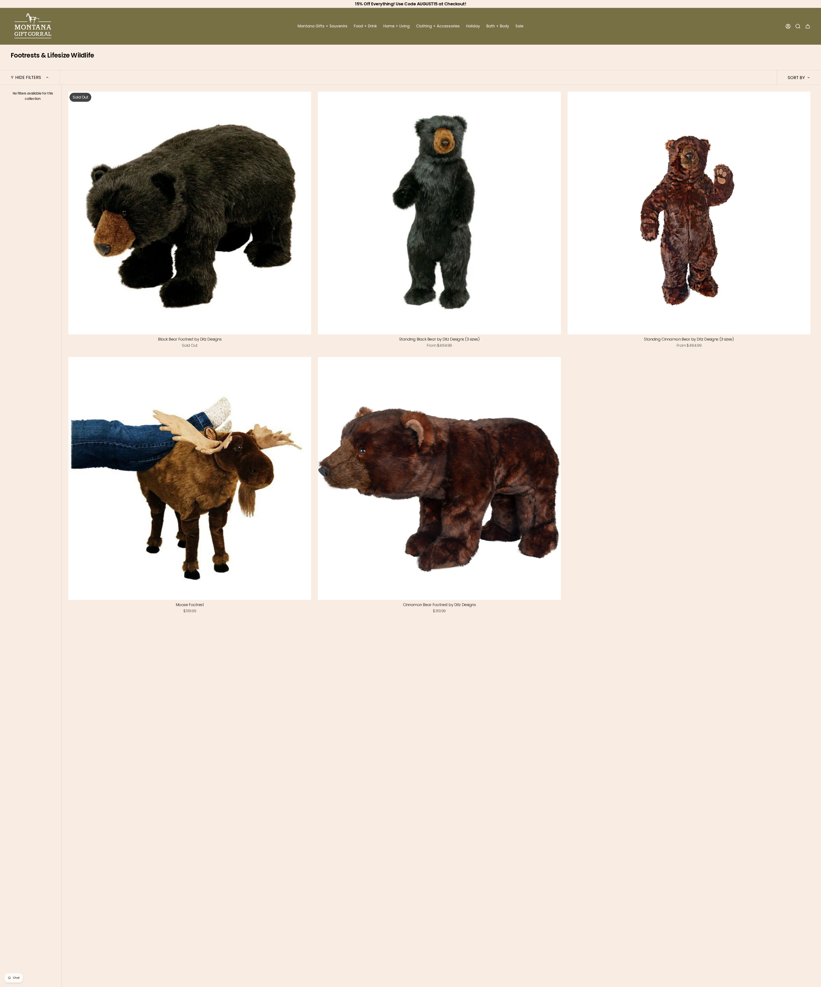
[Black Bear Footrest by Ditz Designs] (189, 213)
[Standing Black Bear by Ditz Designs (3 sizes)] (439, 213)
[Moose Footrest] (189, 478)
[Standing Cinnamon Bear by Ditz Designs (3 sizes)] (689, 213)
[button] (322, 26)
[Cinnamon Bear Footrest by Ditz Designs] (439, 478)
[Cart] (808, 26)
